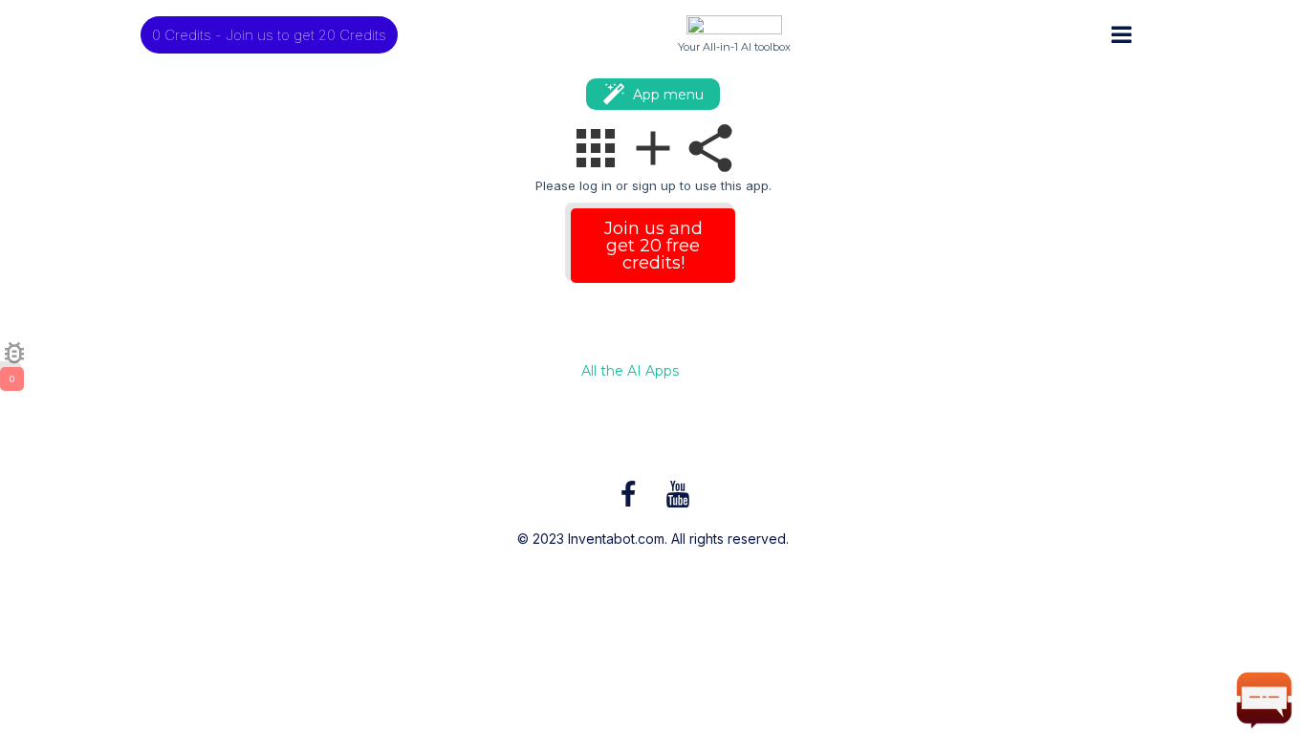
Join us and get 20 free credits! (653, 245)
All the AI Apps (630, 371)
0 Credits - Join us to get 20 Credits (269, 35)
